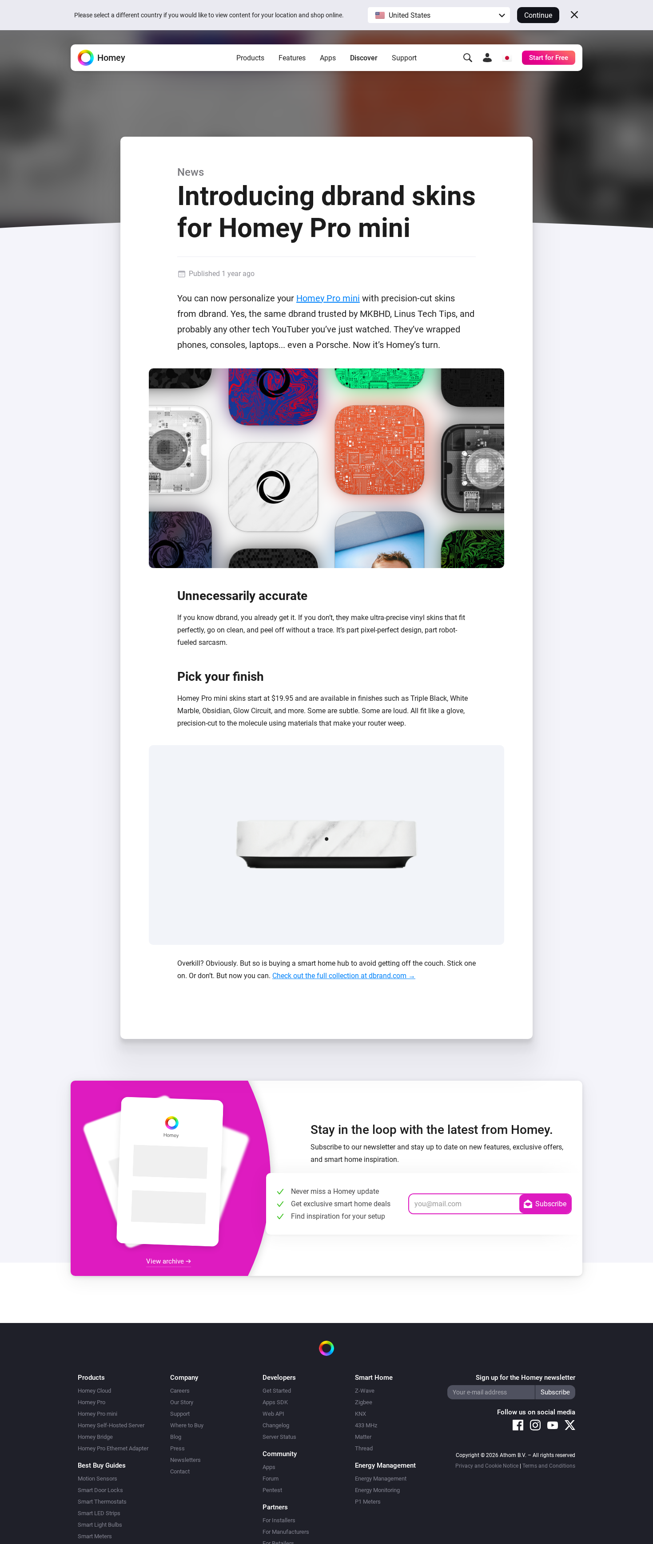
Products (250, 58)
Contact (180, 1471)
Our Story (181, 1402)
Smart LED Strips (99, 1513)
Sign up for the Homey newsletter (525, 1378)
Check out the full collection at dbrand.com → (343, 975)
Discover (364, 58)
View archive (166, 1261)
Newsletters (185, 1460)
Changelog (276, 1425)
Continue (538, 15)
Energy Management (380, 1478)
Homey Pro (91, 1402)
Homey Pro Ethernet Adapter (113, 1448)
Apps (328, 58)
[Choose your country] (507, 58)
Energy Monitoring (377, 1490)
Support (404, 58)
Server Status (279, 1436)
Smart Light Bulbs (100, 1524)
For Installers (279, 1520)
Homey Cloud (94, 1390)
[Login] (487, 58)
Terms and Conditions (548, 1466)
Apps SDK (275, 1402)
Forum (271, 1478)
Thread (364, 1448)
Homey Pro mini (328, 298)
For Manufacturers (286, 1531)
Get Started (277, 1390)
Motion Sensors (97, 1478)
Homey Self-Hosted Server (111, 1425)
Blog (175, 1436)
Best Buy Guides (102, 1465)
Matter (363, 1436)
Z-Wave (364, 1390)
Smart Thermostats (102, 1501)
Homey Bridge (95, 1436)
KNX (360, 1413)
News (190, 172)
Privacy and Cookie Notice (486, 1466)
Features (292, 58)
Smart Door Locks (100, 1490)
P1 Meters (368, 1501)
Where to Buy (186, 1425)
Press (177, 1448)
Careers (180, 1390)
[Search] (468, 58)
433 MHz (366, 1425)
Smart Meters (95, 1536)
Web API (273, 1413)
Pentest (272, 1490)
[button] (439, 15)
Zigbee (363, 1402)
